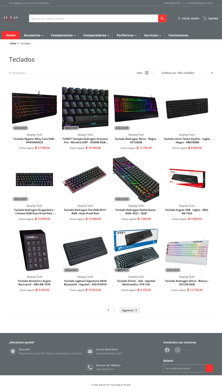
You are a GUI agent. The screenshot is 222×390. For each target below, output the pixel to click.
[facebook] (167, 350)
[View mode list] (153, 73)
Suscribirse (209, 368)
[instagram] (177, 350)
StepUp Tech (104, 384)
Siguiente (128, 310)
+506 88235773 (172, 3)
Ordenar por (168, 73)
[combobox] (97, 18)
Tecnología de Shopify (121, 384)
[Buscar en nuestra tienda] (162, 18)
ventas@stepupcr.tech (200, 3)
